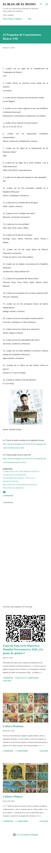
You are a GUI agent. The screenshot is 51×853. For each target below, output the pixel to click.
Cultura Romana (13, 726)
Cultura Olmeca (13, 796)
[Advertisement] (25, 581)
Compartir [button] (8, 496)
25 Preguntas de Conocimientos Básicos (21, 471)
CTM (27, 478)
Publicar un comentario (27, 678)
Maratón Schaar (10, 481)
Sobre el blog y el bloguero (12, 19)
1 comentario (21, 751)
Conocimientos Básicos (13, 478)
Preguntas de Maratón (13, 488)
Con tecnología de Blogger (27, 835)
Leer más (7, 681)
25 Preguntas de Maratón (14, 475)
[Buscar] (41, 4)
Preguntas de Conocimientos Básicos (20, 485)
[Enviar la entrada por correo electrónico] (4, 493)
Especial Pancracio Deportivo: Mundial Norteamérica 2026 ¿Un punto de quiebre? (23, 649)
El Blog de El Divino (19, 4)
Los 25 (32, 478)
